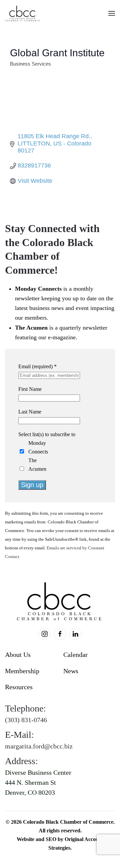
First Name (30, 389)
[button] (111, 13)
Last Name (29, 412)
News (70, 671)
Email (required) (37, 366)
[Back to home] (23, 13)
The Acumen (37, 464)
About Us (18, 654)
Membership (22, 671)
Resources (19, 687)
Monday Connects (38, 447)
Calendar (75, 654)
